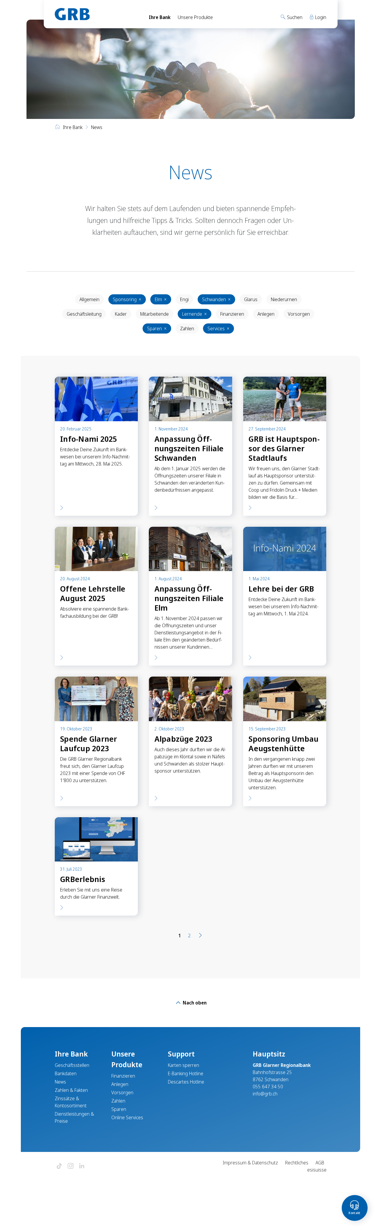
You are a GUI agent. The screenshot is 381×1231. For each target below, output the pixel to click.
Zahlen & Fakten (71, 1090)
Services (218, 328)
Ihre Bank (160, 17)
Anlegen (265, 314)
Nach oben (194, 1002)
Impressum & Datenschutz (250, 1162)
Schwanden (216, 299)
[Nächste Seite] (200, 935)
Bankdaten (65, 1073)
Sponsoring (127, 299)
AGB (320, 1162)
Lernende (194, 314)
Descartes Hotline (186, 1081)
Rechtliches (296, 1162)
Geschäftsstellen (72, 1065)
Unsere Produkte (195, 17)
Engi (184, 299)
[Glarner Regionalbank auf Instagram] (70, 1166)
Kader (121, 314)
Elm (161, 299)
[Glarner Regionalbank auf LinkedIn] (81, 1166)
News (60, 1081)
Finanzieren (232, 314)
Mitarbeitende (154, 314)
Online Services (127, 1117)
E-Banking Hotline (185, 1073)
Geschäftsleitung (84, 314)
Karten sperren (183, 1065)
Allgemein (89, 299)
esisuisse (317, 1169)
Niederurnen (284, 299)
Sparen (157, 328)
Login (320, 17)
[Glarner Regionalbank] (96, 14)
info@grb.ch (265, 1093)
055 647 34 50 (268, 1086)
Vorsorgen (299, 314)
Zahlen (187, 328)
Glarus (250, 299)
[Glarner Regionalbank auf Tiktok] (59, 1166)
